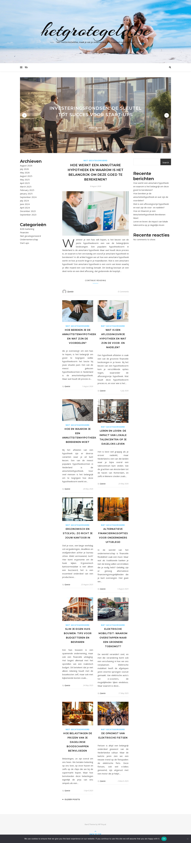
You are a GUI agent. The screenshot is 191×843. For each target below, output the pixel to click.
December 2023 (28, 211)
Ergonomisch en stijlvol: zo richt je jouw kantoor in (78, 533)
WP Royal (102, 824)
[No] (187, 838)
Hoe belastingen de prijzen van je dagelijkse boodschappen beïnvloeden (77, 742)
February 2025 (27, 190)
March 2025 (25, 186)
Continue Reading (95, 280)
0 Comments (123, 291)
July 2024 (24, 200)
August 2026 (26, 165)
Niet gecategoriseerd (30, 236)
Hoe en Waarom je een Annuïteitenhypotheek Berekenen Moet (149, 214)
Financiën (24, 232)
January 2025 (26, 193)
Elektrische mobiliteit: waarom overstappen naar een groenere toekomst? (113, 638)
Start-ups (96, 101)
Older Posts (72, 799)
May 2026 (25, 172)
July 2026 (24, 169)
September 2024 (28, 197)
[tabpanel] (95, 115)
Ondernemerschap (29, 239)
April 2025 (25, 183)
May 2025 (25, 179)
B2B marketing (27, 229)
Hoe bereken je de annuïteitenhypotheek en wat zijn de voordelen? (150, 197)
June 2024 (25, 204)
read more (95, 127)
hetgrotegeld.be (95, 29)
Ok (164, 839)
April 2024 (25, 207)
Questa (70, 291)
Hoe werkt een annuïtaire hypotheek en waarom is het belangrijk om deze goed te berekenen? (151, 186)
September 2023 (28, 214)
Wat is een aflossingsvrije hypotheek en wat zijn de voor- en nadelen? (113, 339)
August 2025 (26, 176)
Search (165, 162)
